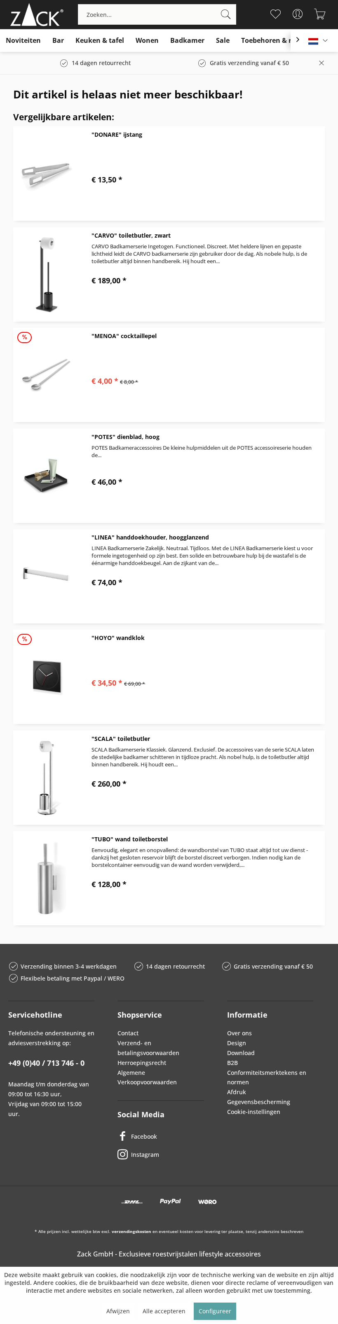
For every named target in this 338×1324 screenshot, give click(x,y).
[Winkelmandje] (319, 14)
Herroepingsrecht (141, 1063)
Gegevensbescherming (258, 1102)
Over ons (239, 1033)
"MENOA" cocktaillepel (124, 336)
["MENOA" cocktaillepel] (46, 375)
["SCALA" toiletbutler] (46, 778)
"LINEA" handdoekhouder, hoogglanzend (150, 537)
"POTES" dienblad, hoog (126, 437)
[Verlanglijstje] (275, 14)
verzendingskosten (131, 1231)
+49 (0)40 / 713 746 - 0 (46, 1063)
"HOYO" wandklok (118, 638)
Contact (127, 1033)
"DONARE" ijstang (117, 134)
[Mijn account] (297, 14)
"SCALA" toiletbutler (121, 739)
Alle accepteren (164, 1311)
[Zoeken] (226, 14)
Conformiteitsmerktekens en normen (266, 1077)
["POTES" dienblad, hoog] (46, 476)
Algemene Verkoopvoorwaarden (147, 1077)
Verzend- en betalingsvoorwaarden (148, 1048)
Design (236, 1043)
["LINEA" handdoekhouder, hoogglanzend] (46, 576)
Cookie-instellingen (253, 1112)
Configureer (215, 1311)
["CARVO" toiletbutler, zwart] (46, 274)
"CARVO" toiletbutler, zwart (131, 235)
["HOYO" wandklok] (46, 677)
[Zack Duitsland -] (35, 14)
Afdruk (236, 1092)
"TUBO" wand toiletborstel (130, 839)
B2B (232, 1063)
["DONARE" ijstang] (46, 173)
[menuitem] (157, 14)
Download (241, 1053)
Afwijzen (118, 1311)
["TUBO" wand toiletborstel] (46, 878)
